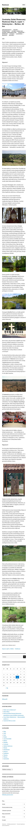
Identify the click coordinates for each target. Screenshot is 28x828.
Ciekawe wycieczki (6, 810)
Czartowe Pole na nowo (9, 720)
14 (17, 677)
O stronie (5, 744)
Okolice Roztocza (7, 746)
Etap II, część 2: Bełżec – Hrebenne (11, 648)
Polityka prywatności (7, 794)
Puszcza (5, 751)
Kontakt (4, 820)
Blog (4, 731)
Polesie (5, 748)
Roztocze (5, 5)
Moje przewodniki (6, 813)
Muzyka (5, 742)
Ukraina (5, 755)
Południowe (6, 749)
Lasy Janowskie (7, 738)
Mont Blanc (6, 711)
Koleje (5, 737)
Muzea (5, 740)
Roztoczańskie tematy (7, 807)
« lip (7, 688)
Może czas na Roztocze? (9, 710)
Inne (4, 735)
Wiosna (5, 757)
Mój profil (4, 699)
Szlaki (3, 804)
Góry (4, 733)
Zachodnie (6, 758)
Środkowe (6, 753)
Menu (24, 4)
